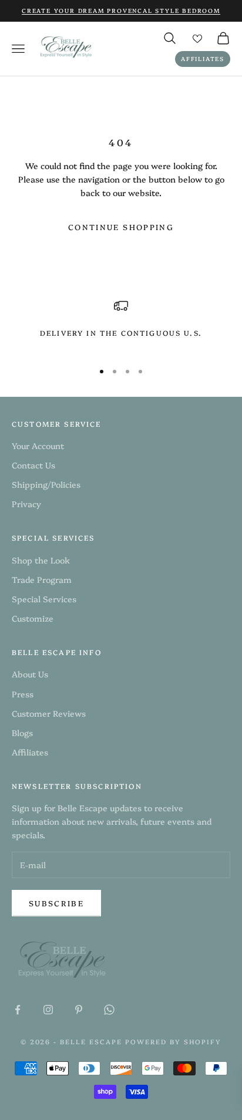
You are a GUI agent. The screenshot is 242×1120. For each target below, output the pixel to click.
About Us (30, 674)
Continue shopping (121, 226)
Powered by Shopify (173, 1041)
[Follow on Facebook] (17, 1010)
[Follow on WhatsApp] (109, 1010)
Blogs (22, 732)
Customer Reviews (49, 713)
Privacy (26, 504)
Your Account (38, 445)
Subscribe (56, 903)
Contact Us (33, 465)
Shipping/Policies (46, 484)
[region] (121, 325)
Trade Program (42, 579)
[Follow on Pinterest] (79, 1010)
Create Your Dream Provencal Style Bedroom (121, 10)
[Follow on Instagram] (48, 1010)
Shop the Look (41, 560)
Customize (32, 618)
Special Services (44, 599)
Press (22, 694)
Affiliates (202, 59)
